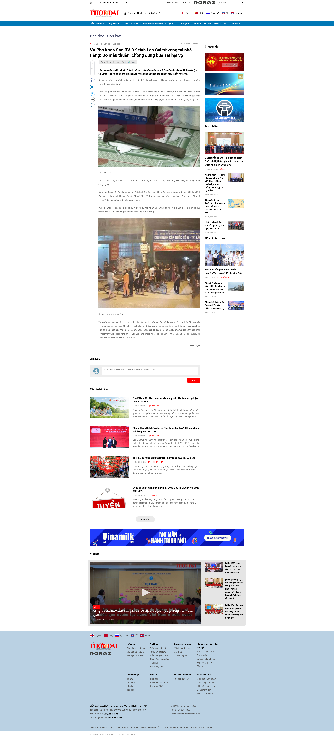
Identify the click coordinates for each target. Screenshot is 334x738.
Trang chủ (97, 44)
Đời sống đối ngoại (182, 648)
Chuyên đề (212, 46)
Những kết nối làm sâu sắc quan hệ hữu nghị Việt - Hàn (214, 225)
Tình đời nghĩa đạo (205, 651)
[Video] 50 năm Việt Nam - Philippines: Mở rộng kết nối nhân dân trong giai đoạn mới (234, 611)
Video (96, 607)
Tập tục (130, 690)
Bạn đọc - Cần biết (105, 36)
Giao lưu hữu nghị (205, 693)
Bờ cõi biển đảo (231, 24)
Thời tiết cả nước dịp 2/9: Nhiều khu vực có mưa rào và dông (164, 457)
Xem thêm (145, 519)
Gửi (193, 380)
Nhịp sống (155, 679)
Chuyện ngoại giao (130, 24)
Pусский (215, 13)
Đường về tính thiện (206, 659)
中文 (201, 13)
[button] (145, 592)
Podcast (131, 13)
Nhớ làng (131, 686)
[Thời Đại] (104, 13)
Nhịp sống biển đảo (206, 686)
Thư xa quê (155, 663)
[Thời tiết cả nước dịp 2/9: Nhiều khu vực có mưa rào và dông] (109, 467)
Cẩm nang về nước (159, 655)
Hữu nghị (100, 24)
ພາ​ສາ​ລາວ (240, 13)
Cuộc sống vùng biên (206, 682)
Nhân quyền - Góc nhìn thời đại (157, 24)
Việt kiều (113, 24)
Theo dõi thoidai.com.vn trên (112, 62)
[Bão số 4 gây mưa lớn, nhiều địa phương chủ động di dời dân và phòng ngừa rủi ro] (236, 286)
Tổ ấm (130, 679)
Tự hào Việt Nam (158, 652)
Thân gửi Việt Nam (135, 655)
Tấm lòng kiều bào (158, 648)
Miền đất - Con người (206, 679)
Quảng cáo (156, 13)
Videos (143, 13)
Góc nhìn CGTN (157, 686)
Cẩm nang (201, 666)
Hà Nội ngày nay (181, 679)
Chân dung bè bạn (135, 652)
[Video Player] (145, 593)
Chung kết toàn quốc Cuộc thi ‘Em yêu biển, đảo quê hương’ (215, 305)
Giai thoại (178, 652)
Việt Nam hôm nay (211, 24)
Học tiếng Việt (156, 666)
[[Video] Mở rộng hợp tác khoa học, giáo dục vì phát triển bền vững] (214, 567)
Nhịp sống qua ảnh (205, 662)
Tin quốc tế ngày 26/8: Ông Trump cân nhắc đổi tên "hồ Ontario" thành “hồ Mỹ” (215, 206)
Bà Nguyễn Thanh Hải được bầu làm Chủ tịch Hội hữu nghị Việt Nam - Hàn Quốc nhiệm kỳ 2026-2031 (224, 161)
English (188, 13)
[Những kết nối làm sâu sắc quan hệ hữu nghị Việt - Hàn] (236, 225)
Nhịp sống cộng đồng (160, 659)
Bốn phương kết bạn (136, 648)
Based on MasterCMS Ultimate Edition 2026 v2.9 (112, 734)
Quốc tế (195, 24)
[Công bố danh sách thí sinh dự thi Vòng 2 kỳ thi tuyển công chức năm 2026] (109, 497)
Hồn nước (131, 682)
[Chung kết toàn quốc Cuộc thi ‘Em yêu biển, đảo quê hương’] (236, 305)
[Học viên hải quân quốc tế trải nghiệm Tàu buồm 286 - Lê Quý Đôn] (224, 255)
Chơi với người (180, 655)
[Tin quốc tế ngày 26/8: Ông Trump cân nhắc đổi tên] (236, 203)
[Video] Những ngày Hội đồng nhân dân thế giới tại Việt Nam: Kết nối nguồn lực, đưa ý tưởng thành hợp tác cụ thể (234, 589)
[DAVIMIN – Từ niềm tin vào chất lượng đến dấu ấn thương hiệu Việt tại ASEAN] (109, 408)
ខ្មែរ (227, 13)
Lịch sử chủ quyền (205, 690)
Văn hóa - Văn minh (159, 682)
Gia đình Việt (181, 24)
